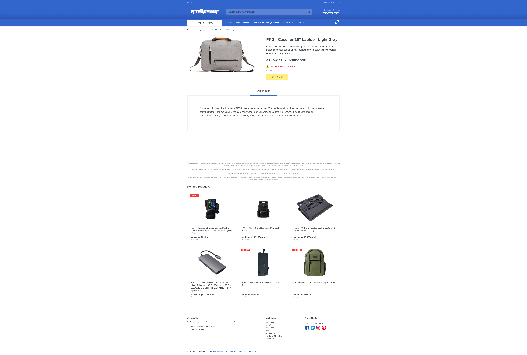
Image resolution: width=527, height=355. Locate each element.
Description (263, 90)
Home (189, 30)
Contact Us (270, 339)
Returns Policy (231, 351)
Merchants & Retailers (274, 336)
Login (322, 2)
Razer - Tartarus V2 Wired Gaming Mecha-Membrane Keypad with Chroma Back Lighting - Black (211, 230)
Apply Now (270, 325)
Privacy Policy (217, 351)
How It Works (270, 328)
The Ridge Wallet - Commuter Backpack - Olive (314, 282)
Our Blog (191, 2)
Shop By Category (205, 22)
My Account (270, 322)
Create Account (333, 2)
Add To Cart (276, 76)
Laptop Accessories (203, 30)
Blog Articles (270, 333)
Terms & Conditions (247, 351)
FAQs (268, 331)
